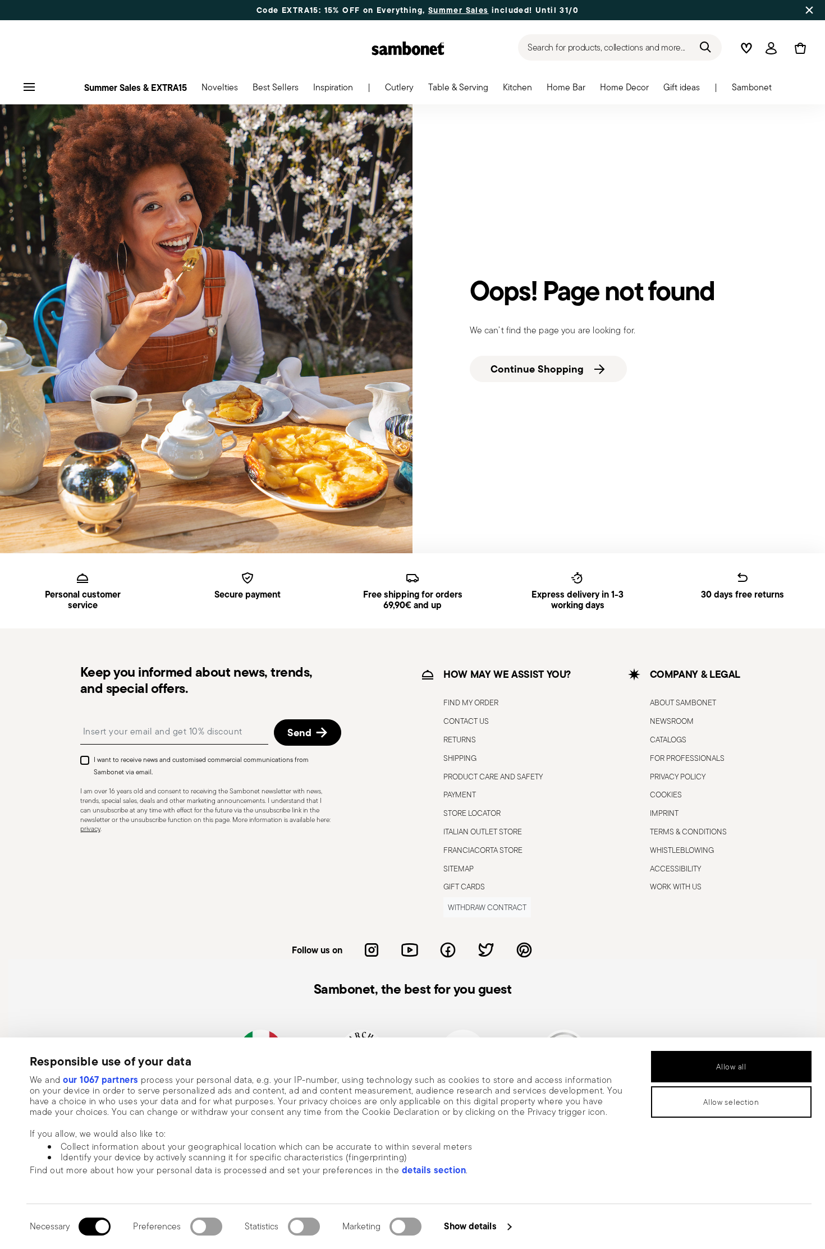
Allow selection (731, 1102)
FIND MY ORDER (470, 702)
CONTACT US (466, 721)
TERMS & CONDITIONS (688, 831)
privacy (90, 828)
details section (434, 1170)
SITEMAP (458, 868)
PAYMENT (459, 794)
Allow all (731, 1066)
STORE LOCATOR (472, 813)
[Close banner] (809, 10)
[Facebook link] (448, 950)
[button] (219, 90)
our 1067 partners (101, 1079)
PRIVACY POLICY (677, 776)
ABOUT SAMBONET (683, 702)
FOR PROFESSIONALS (687, 758)
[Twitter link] (486, 950)
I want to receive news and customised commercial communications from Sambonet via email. (201, 766)
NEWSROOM (672, 721)
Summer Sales (458, 10)
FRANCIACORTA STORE (482, 850)
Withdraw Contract (487, 907)
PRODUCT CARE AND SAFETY (493, 776)
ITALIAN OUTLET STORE (482, 831)
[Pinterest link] (524, 950)
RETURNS (459, 739)
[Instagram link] (372, 950)
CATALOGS (668, 739)
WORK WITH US (676, 886)
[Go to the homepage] (408, 48)
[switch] (206, 1227)
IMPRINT (664, 813)
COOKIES (666, 794)
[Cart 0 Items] (798, 48)
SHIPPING (459, 758)
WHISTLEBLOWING (682, 850)
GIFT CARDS (464, 886)
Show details (470, 1226)
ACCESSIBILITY (675, 868)
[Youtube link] (410, 950)
